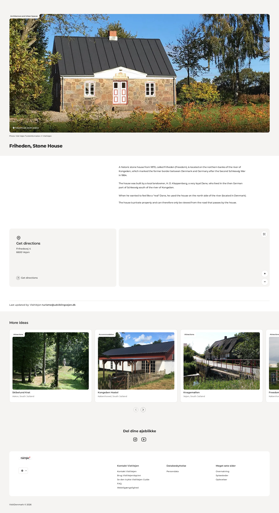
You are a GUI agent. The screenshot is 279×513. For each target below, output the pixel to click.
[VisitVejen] (25, 458)
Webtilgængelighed (128, 487)
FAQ (119, 483)
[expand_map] (264, 234)
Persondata (173, 471)
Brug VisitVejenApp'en (129, 475)
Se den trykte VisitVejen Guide (133, 479)
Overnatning (222, 471)
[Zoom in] (264, 273)
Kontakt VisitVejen (127, 471)
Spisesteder (222, 475)
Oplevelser (221, 479)
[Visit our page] (135, 439)
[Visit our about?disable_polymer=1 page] (143, 439)
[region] (194, 258)
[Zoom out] (264, 281)
